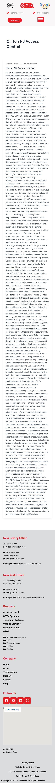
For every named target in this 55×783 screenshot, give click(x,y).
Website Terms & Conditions (27, 767)
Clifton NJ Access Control (16, 63)
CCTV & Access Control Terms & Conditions (27, 772)
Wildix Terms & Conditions (27, 776)
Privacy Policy (27, 763)
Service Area (32, 63)
